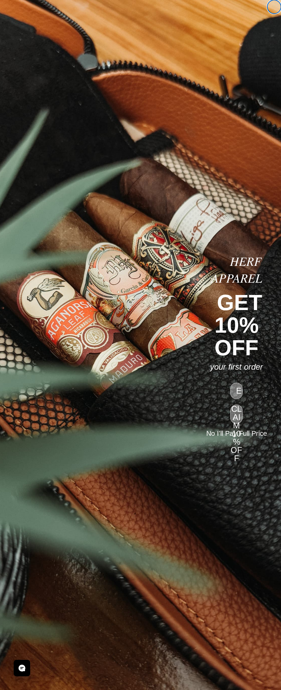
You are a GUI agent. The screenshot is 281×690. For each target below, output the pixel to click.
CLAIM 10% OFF (236, 414)
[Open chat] (22, 668)
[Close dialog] (274, 7)
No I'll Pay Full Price (236, 433)
